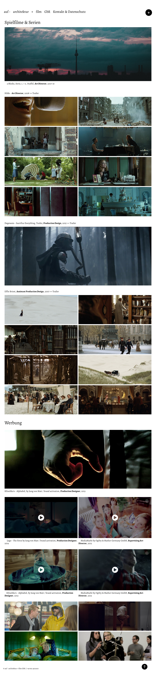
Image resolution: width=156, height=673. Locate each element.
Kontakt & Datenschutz (69, 11)
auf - (7, 11)
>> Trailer (34, 93)
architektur (21, 11)
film (39, 11)
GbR (47, 11)
